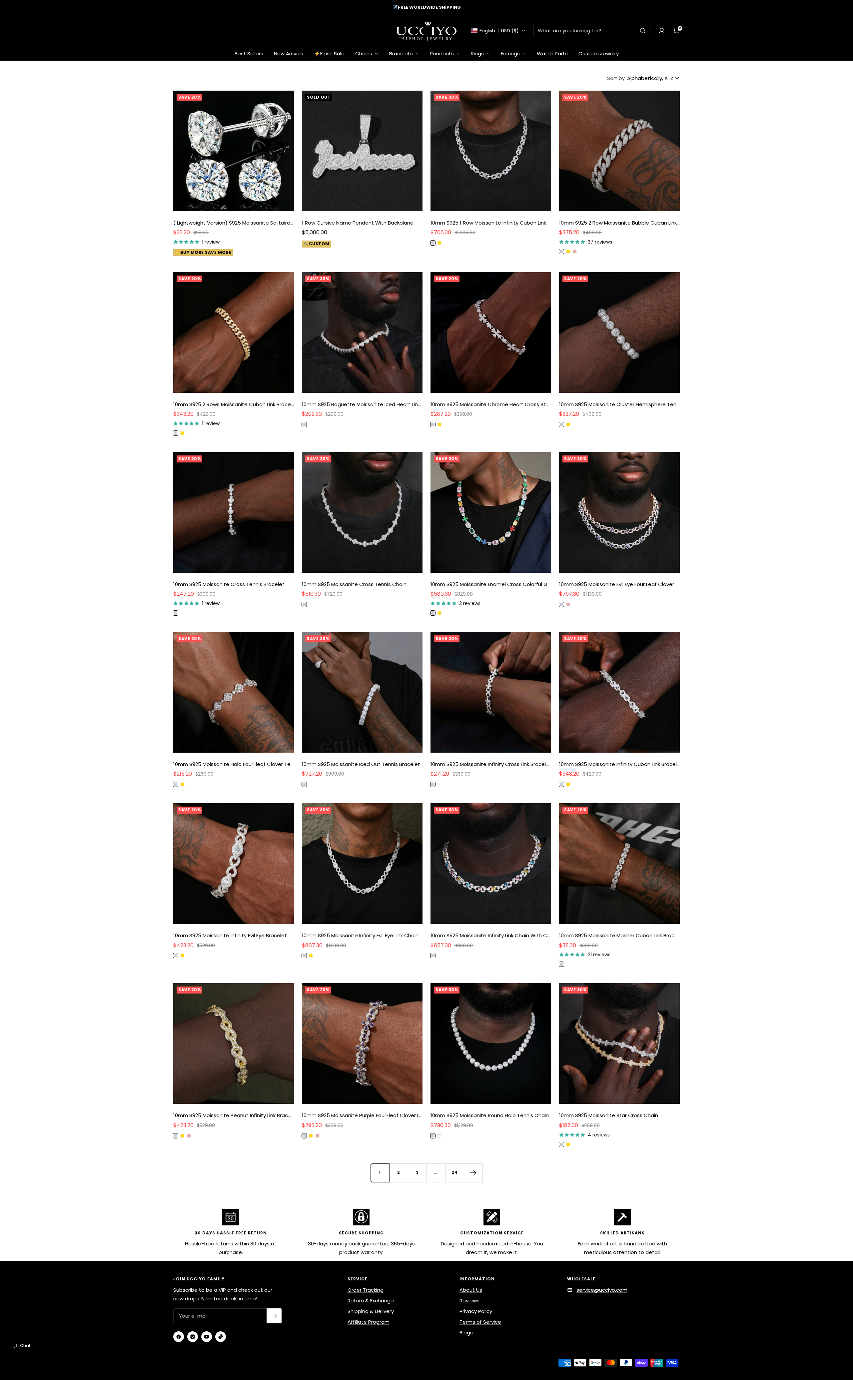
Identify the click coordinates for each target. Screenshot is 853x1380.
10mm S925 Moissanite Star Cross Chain (608, 1115)
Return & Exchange (371, 1300)
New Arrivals (288, 53)
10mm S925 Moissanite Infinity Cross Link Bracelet (490, 764)
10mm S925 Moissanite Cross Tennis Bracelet (229, 584)
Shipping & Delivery (371, 1311)
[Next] (473, 1172)
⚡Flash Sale (329, 53)
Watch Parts (552, 53)
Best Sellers (249, 53)
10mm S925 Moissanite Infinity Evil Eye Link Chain (360, 935)
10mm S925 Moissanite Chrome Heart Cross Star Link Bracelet (490, 404)
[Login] (661, 30)
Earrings (511, 53)
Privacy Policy (475, 1311)
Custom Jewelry (598, 53)
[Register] (274, 1315)
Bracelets (401, 53)
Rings (478, 53)
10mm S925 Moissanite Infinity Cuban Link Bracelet (619, 764)
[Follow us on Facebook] (178, 1336)
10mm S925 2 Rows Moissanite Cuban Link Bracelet (233, 404)
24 (454, 1172)
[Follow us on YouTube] (206, 1336)
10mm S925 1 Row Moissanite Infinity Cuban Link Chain (490, 222)
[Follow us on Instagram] (192, 1336)
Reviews (469, 1300)
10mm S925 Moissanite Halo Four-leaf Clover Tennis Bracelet (233, 764)
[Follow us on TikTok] (220, 1336)
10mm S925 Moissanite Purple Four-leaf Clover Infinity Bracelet (362, 1115)
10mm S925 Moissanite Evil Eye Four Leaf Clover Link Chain (619, 584)
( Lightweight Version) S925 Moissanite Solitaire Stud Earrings (233, 222)
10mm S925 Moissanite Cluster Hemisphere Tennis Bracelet (619, 404)
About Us (470, 1289)
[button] (498, 30)
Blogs (466, 1332)
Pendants (442, 53)
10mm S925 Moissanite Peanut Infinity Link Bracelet (233, 1115)
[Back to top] (825, 1335)
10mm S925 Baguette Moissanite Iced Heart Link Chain (362, 404)
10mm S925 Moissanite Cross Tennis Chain (354, 584)
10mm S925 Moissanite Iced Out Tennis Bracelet (361, 764)
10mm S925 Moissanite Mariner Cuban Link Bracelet (619, 935)
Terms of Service (480, 1321)
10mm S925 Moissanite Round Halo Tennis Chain (489, 1115)
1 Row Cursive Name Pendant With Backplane (358, 222)
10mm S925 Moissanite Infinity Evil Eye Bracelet (230, 935)
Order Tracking (366, 1289)
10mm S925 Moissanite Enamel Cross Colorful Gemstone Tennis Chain (490, 584)
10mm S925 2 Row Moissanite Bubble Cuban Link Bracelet (619, 222)
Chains (364, 53)
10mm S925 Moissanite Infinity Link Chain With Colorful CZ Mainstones (490, 935)
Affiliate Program (369, 1321)
